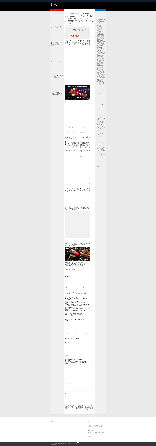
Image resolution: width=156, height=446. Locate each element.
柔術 (100, 153)
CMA (103, 36)
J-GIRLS (100, 57)
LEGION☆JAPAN (99, 74)
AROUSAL (100, 29)
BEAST (102, 29)
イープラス (76, 364)
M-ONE (103, 75)
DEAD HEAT (99, 39)
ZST (97, 111)
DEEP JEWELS (100, 40)
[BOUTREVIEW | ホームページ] (54, 5)
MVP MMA (100, 80)
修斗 (103, 143)
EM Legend (102, 42)
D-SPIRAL (103, 38)
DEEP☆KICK (100, 41)
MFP (100, 77)
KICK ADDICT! (100, 62)
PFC (99, 88)
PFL (100, 88)
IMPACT (101, 53)
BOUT (102, 33)
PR (101, 90)
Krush (98, 70)
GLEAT (99, 48)
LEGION (99, 73)
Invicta (100, 56)
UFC (102, 104)
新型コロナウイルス (100, 148)
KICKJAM (98, 64)
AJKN (99, 28)
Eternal (99, 43)
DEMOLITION (99, 42)
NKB (102, 83)
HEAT (101, 51)
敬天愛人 (101, 147)
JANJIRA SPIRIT (103, 58)
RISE (98, 95)
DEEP (102, 39)
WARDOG (100, 106)
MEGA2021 (99, 77)
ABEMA (99, 26)
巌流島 (103, 146)
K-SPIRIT (100, 61)
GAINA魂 (98, 46)
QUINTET (102, 91)
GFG (100, 46)
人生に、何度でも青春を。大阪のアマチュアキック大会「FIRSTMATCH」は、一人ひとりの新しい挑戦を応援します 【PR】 (96, 426)
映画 (101, 152)
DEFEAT (104, 41)
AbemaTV (99, 27)
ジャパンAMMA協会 (100, 123)
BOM (98, 33)
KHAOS (98, 62)
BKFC (100, 31)
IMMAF (99, 53)
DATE (97, 39)
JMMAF (102, 59)
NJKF (100, 83)
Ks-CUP (100, 70)
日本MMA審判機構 (102, 150)
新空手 (99, 150)
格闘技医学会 (100, 155)
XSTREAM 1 (100, 109)
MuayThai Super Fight (100, 79)
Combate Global (101, 37)
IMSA (98, 54)
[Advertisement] (90, 5)
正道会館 (103, 156)
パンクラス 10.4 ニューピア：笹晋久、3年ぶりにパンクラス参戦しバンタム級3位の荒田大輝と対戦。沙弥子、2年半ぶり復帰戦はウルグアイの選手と (96, 430)
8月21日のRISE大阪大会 (82, 42)
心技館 (99, 147)
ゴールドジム (101, 120)
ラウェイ (100, 138)
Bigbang (98, 31)
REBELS (99, 93)
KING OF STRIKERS (100, 65)
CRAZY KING (98, 38)
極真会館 (100, 156)
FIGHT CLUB (99, 44)
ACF (102, 27)
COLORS (98, 37)
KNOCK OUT (100, 67)
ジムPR (101, 122)
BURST (100, 36)
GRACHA (103, 49)
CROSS (101, 38)
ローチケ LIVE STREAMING (71, 361)
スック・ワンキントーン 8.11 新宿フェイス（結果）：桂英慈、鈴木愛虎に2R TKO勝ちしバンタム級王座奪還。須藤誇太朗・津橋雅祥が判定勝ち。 (96, 436)
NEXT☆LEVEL (99, 82)
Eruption (98, 43)
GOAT (101, 49)
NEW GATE (101, 81)
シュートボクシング (100, 122)
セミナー (101, 128)
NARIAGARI (98, 81)
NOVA (103, 84)
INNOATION (101, 54)
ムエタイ (99, 136)
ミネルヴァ (102, 135)
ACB (101, 27)
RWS (103, 96)
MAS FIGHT (98, 76)
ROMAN (101, 96)
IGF (97, 53)
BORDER (100, 33)
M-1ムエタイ (100, 75)
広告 (97, 147)
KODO (100, 67)
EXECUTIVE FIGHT (103, 43)
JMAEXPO (100, 59)
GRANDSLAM (98, 51)
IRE (101, 56)
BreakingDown (98, 35)
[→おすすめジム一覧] (76, 35)
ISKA (103, 56)
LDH (99, 71)
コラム (100, 119)
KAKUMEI (102, 61)
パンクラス (100, 131)
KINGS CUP (98, 66)
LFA (103, 74)
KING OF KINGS (101, 64)
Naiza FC (102, 80)
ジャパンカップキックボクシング (101, 124)
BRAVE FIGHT (101, 34)
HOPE (101, 52)
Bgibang (101, 30)
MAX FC (100, 76)
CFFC (102, 36)
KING (99, 64)
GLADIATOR (99, 47)
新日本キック (99, 149)
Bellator (98, 30)
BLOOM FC (101, 32)
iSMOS (97, 57)
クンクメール (100, 118)
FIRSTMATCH (101, 45)
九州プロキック (101, 141)
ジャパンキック (101, 125)
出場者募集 (100, 145)
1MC (97, 26)
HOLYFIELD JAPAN (99, 52)
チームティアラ (100, 129)
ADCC (97, 28)
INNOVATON (98, 56)
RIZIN (101, 95)
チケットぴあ (72, 364)
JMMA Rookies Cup (99, 60)
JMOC (103, 60)
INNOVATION (100, 55)
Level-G (102, 74)
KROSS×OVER (100, 69)
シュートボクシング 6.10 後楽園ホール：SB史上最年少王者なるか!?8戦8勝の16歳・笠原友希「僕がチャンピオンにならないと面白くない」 (88, 407)
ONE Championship (100, 86)
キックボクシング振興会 (100, 116)
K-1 (98, 61)
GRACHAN (99, 50)
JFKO (97, 59)
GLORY (101, 48)
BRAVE (98, 34)
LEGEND (101, 71)
